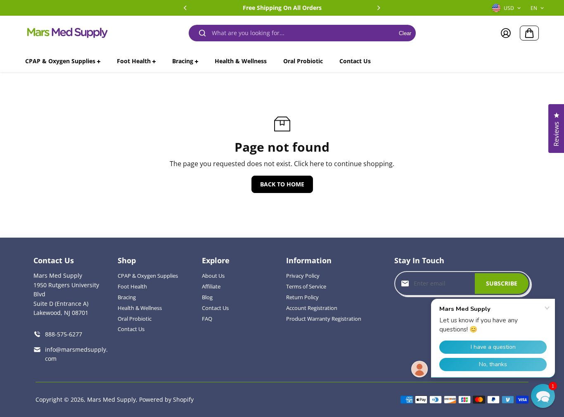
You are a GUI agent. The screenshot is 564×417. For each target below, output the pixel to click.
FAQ (207, 318)
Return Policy (302, 297)
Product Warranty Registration (323, 318)
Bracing (127, 297)
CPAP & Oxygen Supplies (148, 275)
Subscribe (501, 283)
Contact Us (131, 329)
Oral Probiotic (135, 318)
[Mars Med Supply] (66, 33)
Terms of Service (306, 286)
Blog (207, 297)
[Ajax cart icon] (529, 33)
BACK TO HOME (282, 184)
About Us (213, 275)
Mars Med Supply (111, 399)
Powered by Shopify (166, 399)
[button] (543, 396)
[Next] (378, 8)
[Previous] (186, 8)
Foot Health (132, 286)
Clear (405, 33)
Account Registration (311, 308)
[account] (506, 33)
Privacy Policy (303, 275)
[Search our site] (202, 33)
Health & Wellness (140, 308)
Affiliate (211, 286)
